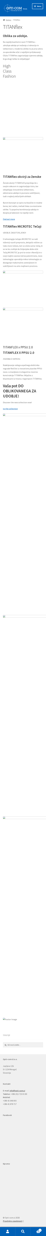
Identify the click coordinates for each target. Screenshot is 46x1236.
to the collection (10, 408)
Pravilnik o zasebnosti (12, 1221)
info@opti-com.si (17, 1090)
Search (23, 1231)
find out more (9, 219)
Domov (8, 20)
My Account (7, 1231)
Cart (35, 1229)
